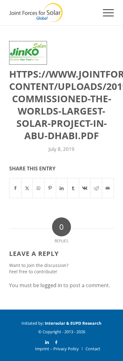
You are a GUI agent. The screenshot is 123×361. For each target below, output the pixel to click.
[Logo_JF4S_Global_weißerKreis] (51, 12)
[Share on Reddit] (96, 188)
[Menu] (105, 12)
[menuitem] (105, 12)
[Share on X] (27, 188)
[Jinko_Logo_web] (28, 53)
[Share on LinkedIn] (61, 188)
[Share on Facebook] (15, 188)
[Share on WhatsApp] (38, 188)
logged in (51, 285)
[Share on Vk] (85, 188)
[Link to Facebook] (56, 342)
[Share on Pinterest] (50, 188)
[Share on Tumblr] (73, 188)
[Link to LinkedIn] (47, 342)
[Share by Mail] (108, 188)
